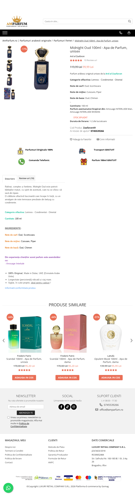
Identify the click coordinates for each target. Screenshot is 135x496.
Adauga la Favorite (81, 139)
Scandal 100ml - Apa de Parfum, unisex (24, 360)
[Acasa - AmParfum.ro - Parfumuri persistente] (18, 21)
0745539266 (111, 404)
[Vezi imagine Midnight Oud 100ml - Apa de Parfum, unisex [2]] (9, 79)
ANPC (51, 462)
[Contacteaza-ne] (120, 33)
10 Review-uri (90, 60)
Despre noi (10, 446)
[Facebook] (61, 407)
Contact (9, 462)
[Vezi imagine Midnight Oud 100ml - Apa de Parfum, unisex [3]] (9, 93)
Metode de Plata (56, 446)
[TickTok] (67, 407)
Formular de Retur (57, 458)
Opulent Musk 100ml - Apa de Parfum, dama (110, 360)
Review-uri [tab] (26, 178)
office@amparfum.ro (111, 409)
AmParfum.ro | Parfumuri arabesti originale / (27, 40)
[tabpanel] (41, 68)
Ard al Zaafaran (77, 56)
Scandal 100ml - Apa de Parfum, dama (67, 360)
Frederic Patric (24, 355)
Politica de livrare (13, 458)
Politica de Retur (56, 450)
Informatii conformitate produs (20, 287)
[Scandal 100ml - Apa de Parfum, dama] (67, 333)
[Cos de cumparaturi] (129, 33)
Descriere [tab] (10, 178)
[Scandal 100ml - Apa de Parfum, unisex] (24, 333)
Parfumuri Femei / (64, 40)
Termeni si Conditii (14, 450)
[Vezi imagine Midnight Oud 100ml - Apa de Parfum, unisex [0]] (9, 52)
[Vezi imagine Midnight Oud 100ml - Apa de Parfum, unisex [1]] (9, 65)
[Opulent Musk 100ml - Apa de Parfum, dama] (111, 333)
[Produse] (5, 33)
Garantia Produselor (58, 454)
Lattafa (110, 355)
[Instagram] (74, 407)
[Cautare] (130, 21)
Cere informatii (107, 139)
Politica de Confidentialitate (20, 425)
